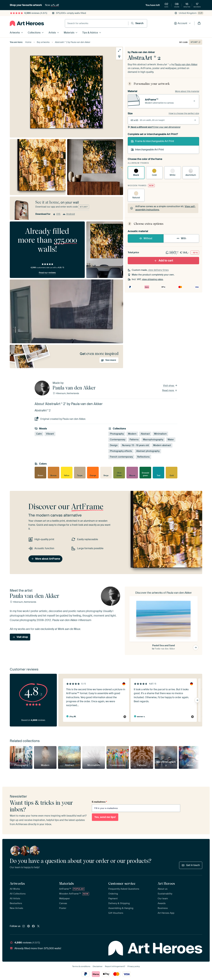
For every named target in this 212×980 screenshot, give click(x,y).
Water (171, 439)
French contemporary (121, 456)
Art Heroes (166, 883)
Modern (132, 433)
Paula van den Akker (143, 52)
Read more (168, 390)
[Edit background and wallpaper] (119, 56)
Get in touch (193, 865)
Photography (117, 433)
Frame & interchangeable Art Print (154, 141)
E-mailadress (99, 802)
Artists (52, 32)
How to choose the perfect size (184, 113)
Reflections (143, 456)
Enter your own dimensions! (155, 127)
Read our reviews (47, 272)
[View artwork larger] (119, 50)
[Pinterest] (28, 926)
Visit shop (169, 385)
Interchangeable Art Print (149, 149)
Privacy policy (133, 966)
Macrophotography (153, 439)
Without (148, 238)
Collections (34, 32)
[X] (38, 926)
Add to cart (166, 260)
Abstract (145, 433)
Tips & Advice (90, 32)
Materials (69, 32)
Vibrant (50, 433)
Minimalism (160, 433)
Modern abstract (162, 445)
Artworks (15, 32)
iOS (58, 214)
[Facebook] (33, 926)
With (183, 238)
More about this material (187, 91)
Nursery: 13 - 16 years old (135, 445)
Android (70, 214)
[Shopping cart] (199, 23)
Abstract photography (148, 451)
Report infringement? (115, 966)
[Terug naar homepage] (27, 23)
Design (114, 445)
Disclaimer (98, 966)
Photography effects (121, 451)
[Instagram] (23, 926)
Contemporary (117, 439)
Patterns (134, 439)
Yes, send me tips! (105, 817)
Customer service (121, 883)
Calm (39, 433)
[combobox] (96, 23)
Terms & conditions (81, 966)
